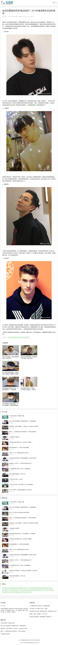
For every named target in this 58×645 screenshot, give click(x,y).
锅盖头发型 (39, 590)
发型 (17, 337)
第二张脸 (4, 592)
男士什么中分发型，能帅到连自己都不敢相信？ (19, 512)
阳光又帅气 (29, 592)
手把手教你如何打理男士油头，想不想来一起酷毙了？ (21, 442)
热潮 (18, 588)
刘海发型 (14, 588)
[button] (53, 3)
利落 (21, 592)
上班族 (9, 588)
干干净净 (21, 590)
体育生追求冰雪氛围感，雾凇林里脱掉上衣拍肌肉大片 (41, 616)
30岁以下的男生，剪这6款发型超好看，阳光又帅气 (10, 357)
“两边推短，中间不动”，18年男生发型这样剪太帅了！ (21, 463)
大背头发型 (48, 590)
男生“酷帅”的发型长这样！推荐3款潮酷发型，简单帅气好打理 (22, 458)
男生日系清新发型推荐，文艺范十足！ (17, 474)
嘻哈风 (35, 588)
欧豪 (52, 590)
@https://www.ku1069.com (28, 16)
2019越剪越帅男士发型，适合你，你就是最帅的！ (20, 468)
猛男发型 (34, 590)
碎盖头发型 (4, 588)
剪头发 (50, 588)
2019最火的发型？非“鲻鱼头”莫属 (16, 415)
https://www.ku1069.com (35, 642)
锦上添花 (29, 590)
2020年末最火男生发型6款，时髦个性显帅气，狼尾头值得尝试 (10, 404)
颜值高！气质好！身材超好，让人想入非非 (38, 614)
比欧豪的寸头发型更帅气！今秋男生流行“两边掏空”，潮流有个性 (23, 570)
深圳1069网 (27, 642)
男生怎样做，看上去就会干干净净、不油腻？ (39, 608)
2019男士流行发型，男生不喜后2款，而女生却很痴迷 (21, 484)
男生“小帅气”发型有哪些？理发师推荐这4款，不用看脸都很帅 (22, 421)
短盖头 (46, 588)
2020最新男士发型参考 (14, 437)
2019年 (9, 337)
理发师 (27, 337)
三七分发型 (10, 590)
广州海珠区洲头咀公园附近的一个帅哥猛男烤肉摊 (40, 605)
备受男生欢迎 (22, 337)
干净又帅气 (16, 590)
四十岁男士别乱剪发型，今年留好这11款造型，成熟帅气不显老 (10, 373)
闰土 (44, 590)
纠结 (25, 590)
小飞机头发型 (30, 588)
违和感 (21, 588)
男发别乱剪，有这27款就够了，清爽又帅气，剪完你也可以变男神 (23, 426)
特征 (8, 592)
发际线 (39, 588)
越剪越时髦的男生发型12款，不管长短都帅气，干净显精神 (10, 388)
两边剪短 (13, 337)
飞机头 (25, 588)
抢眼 (43, 588)
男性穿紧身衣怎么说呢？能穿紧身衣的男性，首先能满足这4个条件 (43, 611)
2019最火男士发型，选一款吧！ (16, 479)
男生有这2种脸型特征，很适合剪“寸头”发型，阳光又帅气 (29, 357)
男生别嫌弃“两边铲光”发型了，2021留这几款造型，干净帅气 (28, 388)
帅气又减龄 (4, 590)
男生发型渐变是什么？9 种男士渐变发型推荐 (19, 447)
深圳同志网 (3, 606)
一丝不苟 (12, 592)
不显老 (24, 592)
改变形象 (17, 592)
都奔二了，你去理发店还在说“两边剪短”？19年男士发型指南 (22, 431)
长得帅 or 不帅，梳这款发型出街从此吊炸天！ (19, 452)
